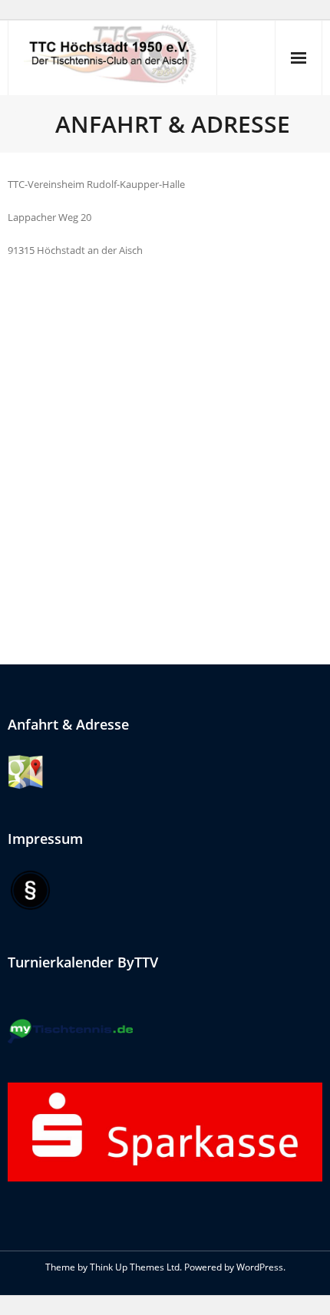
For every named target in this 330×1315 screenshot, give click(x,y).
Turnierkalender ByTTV (83, 962)
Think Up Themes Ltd (135, 1267)
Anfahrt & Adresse (68, 724)
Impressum (45, 838)
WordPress (259, 1267)
